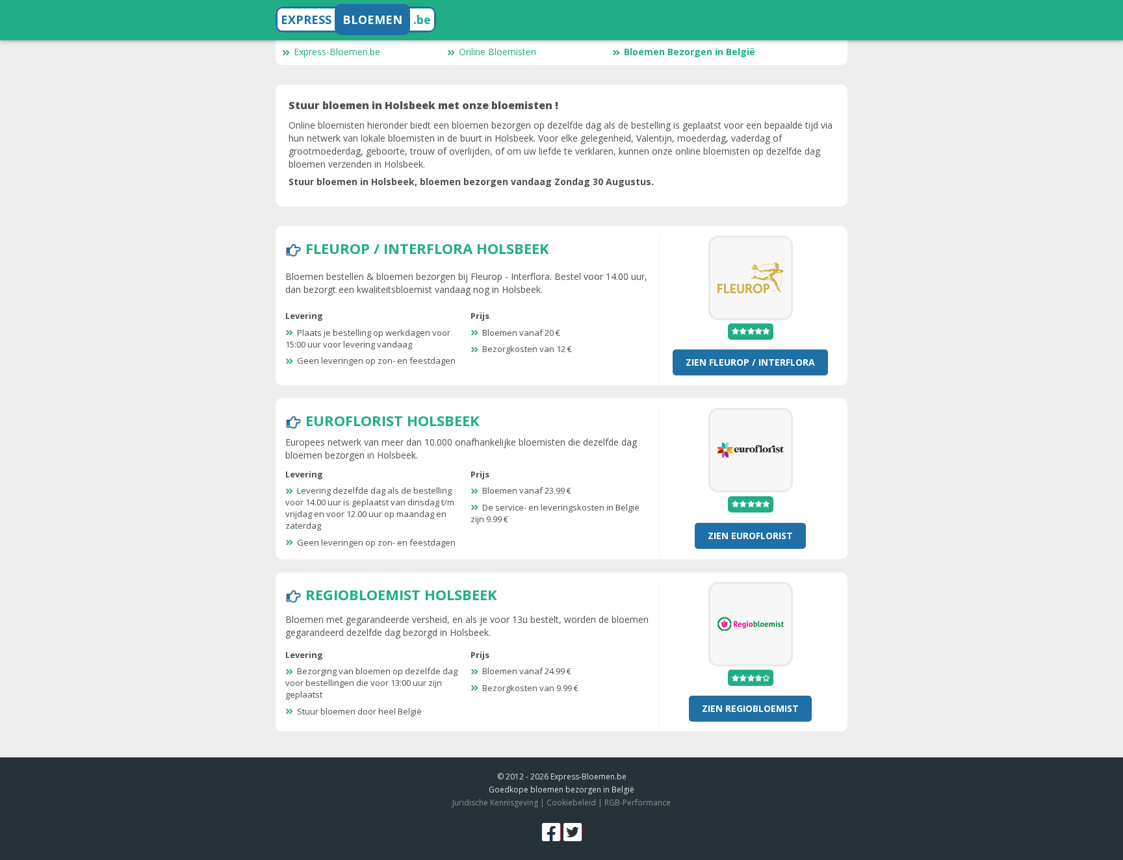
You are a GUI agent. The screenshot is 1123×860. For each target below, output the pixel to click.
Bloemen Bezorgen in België (689, 51)
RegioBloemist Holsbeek (401, 594)
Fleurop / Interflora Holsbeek (427, 248)
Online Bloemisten (497, 51)
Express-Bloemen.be (337, 51)
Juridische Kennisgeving (495, 802)
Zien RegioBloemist (750, 708)
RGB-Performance (637, 802)
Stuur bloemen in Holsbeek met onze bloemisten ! (423, 105)
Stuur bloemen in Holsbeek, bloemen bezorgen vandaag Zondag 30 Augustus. (471, 181)
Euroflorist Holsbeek (392, 420)
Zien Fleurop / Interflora (750, 362)
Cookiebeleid (571, 802)
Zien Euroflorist (750, 535)
